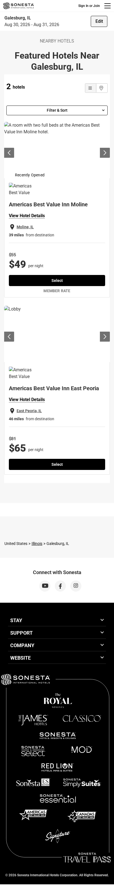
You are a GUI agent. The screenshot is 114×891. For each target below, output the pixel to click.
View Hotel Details (27, 215)
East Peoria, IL (29, 411)
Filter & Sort (57, 110)
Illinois (37, 543)
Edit (99, 21)
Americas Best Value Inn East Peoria (54, 388)
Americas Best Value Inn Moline (48, 204)
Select (57, 280)
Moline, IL (25, 227)
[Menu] (107, 6)
